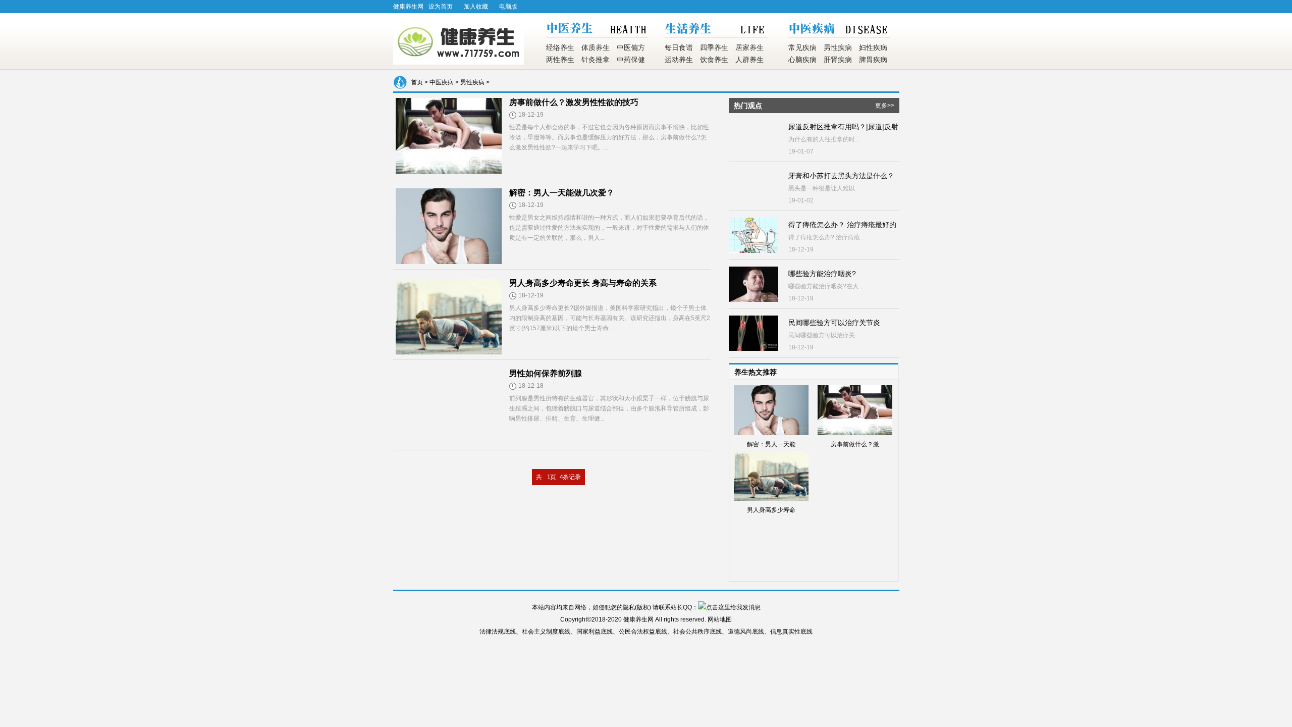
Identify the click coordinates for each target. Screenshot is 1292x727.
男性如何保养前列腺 (545, 373)
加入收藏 (476, 6)
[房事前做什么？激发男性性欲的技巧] (449, 171)
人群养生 (749, 60)
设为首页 (440, 6)
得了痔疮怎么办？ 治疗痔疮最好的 (842, 225)
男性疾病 (838, 47)
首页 (417, 82)
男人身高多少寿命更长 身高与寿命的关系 (583, 283)
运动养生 (679, 60)
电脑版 (508, 6)
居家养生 (749, 47)
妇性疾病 (873, 47)
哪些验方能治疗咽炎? (822, 274)
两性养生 (560, 60)
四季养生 (714, 47)
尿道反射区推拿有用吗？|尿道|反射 (843, 127)
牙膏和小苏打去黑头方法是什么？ (841, 176)
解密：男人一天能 (771, 444)
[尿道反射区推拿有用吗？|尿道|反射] (753, 152)
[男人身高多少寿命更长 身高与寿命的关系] (449, 351)
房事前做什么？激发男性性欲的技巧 (573, 102)
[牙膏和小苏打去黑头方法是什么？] (753, 201)
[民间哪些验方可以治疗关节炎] (753, 348)
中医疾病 (441, 82)
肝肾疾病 (838, 60)
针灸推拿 (595, 60)
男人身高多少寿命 (771, 509)
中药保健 (631, 60)
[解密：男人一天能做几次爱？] (449, 261)
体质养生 (595, 47)
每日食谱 (679, 47)
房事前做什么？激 (855, 444)
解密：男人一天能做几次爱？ (561, 192)
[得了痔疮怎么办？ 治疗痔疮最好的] (753, 250)
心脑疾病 (802, 60)
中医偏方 (631, 47)
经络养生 (560, 47)
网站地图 (720, 619)
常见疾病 (802, 47)
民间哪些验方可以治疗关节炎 (834, 323)
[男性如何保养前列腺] (449, 442)
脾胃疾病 (873, 60)
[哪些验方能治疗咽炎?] (753, 299)
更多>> (884, 105)
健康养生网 (408, 6)
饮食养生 (714, 60)
